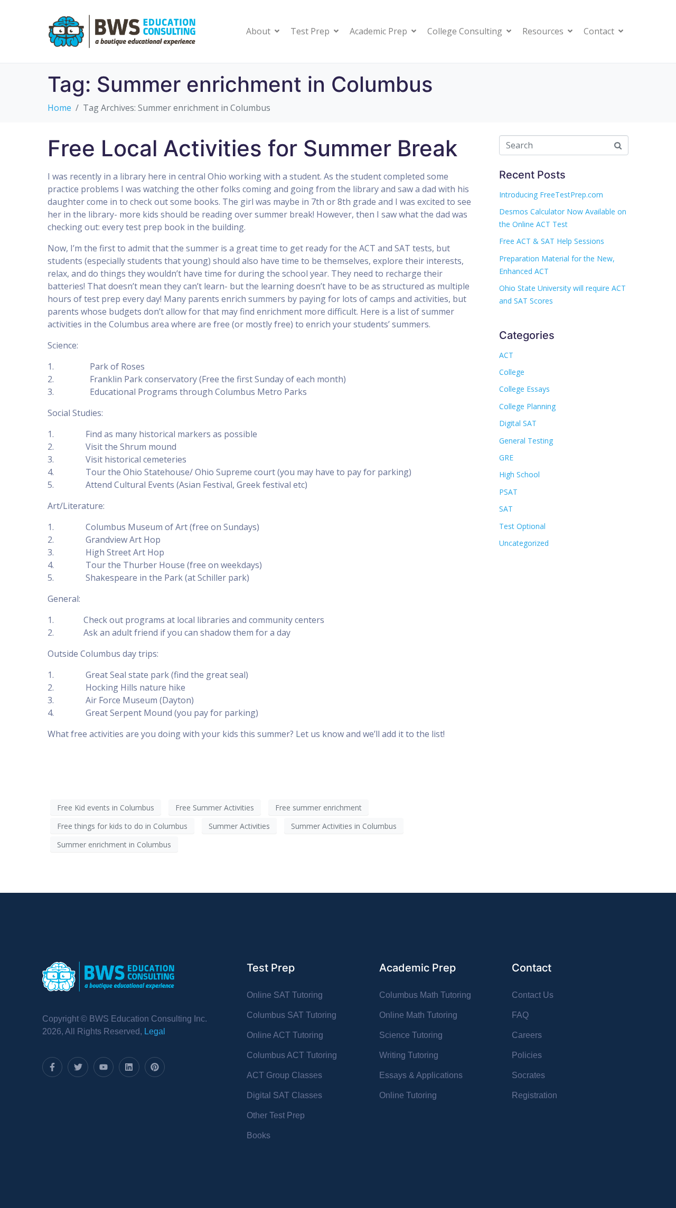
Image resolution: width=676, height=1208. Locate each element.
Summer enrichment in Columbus (114, 844)
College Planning (527, 406)
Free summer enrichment (318, 808)
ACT (506, 355)
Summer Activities (239, 826)
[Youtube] (103, 1067)
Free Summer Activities (214, 808)
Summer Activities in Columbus (344, 826)
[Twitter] (78, 1067)
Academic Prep (378, 31)
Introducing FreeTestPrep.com (551, 195)
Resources (543, 31)
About (258, 31)
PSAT (508, 492)
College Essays (524, 389)
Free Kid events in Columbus (105, 808)
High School (519, 474)
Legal (154, 1031)
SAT (506, 509)
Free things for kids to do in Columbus (122, 826)
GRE (506, 457)
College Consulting (464, 31)
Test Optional (522, 526)
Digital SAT (518, 423)
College (511, 372)
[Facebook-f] (52, 1067)
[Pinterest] (155, 1067)
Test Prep (310, 31)
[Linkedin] (129, 1067)
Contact (599, 31)
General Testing (526, 441)
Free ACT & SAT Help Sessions (551, 241)
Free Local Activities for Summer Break (252, 148)
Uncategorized (524, 543)
